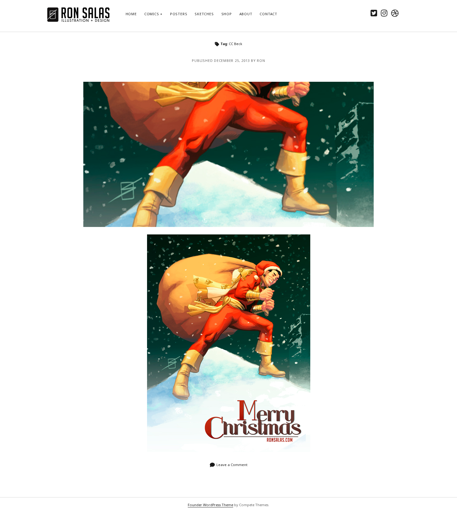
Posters (178, 14)
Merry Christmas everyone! (228, 154)
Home (131, 14)
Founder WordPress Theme (210, 504)
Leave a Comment (231, 464)
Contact (268, 14)
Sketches (204, 14)
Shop (226, 14)
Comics (151, 14)
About (245, 14)
